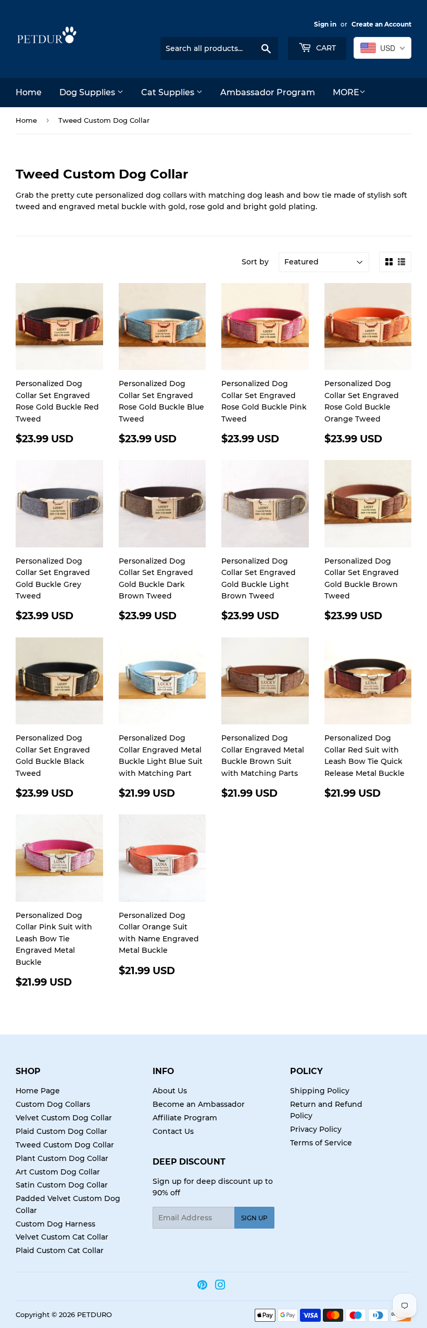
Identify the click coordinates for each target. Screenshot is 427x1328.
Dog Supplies (88, 92)
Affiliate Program (185, 1117)
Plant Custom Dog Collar (62, 1158)
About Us (170, 1090)
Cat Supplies (168, 92)
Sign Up (254, 1218)
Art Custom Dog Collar (58, 1172)
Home (29, 92)
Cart (325, 48)
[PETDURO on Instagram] (220, 1286)
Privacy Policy (316, 1129)
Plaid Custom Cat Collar (60, 1250)
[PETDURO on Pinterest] (202, 1286)
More (346, 92)
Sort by (255, 261)
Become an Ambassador (199, 1104)
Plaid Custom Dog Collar (61, 1131)
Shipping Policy (319, 1090)
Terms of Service (321, 1142)
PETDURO (94, 1314)
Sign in (325, 24)
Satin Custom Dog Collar (62, 1185)
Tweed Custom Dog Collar (65, 1145)
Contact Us (173, 1131)
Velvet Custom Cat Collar (62, 1237)
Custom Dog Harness (55, 1224)
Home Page (38, 1090)
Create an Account (381, 24)
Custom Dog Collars (53, 1104)
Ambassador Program (267, 92)
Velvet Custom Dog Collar (64, 1117)
